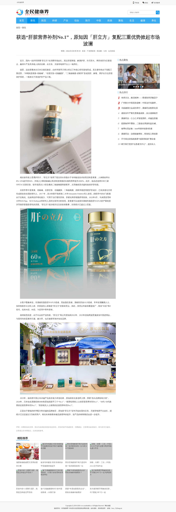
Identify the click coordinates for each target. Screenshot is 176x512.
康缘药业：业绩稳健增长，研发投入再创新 (139, 134)
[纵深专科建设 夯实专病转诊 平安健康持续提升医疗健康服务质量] (52, 451)
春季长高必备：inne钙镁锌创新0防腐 (136, 129)
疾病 (109, 20)
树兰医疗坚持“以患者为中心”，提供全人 (138, 144)
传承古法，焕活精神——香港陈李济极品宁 (139, 98)
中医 (98, 20)
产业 (65, 20)
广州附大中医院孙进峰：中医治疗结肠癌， (139, 103)
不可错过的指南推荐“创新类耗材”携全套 (138, 139)
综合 (76, 20)
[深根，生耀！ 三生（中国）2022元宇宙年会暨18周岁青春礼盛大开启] (101, 451)
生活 (131, 20)
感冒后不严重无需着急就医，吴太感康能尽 (139, 113)
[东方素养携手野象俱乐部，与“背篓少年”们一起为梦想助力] (101, 477)
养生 (153, 20)
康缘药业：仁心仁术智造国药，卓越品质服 (139, 118)
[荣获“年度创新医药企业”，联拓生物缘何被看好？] (76, 477)
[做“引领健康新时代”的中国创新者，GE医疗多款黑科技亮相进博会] (52, 477)
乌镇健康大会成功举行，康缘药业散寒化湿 (139, 108)
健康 (142, 20)
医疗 (87, 20)
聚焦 (120, 20)
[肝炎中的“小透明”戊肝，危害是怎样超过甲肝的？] (27, 477)
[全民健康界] (34, 14)
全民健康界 (20, 2)
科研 (54, 20)
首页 (21, 20)
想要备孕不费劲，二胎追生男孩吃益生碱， (139, 123)
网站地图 (108, 505)
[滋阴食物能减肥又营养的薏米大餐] (27, 451)
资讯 (32, 20)
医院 (43, 20)
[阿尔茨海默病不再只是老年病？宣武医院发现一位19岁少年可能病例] (76, 451)
